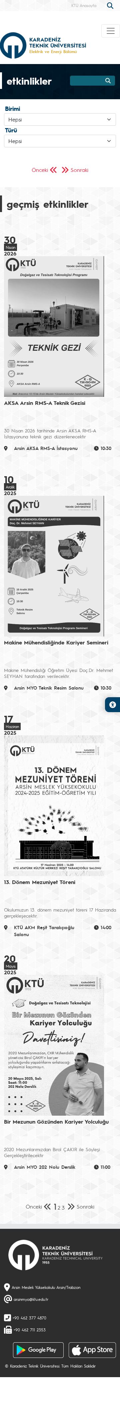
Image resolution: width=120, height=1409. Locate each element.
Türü (11, 130)
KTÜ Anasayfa (83, 5)
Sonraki (79, 169)
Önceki (40, 169)
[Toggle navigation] (110, 30)
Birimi (12, 108)
